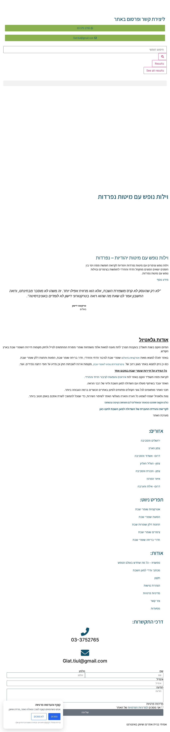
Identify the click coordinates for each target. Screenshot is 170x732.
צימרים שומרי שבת (149, 532)
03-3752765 (85, 640)
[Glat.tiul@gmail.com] (85, 653)
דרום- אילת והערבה (149, 486)
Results (159, 63)
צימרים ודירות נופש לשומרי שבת (108, 364)
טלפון (82, 671)
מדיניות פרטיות (151, 593)
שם (161, 671)
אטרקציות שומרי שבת (147, 509)
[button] (85, 83)
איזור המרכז (153, 478)
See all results (155, 70)
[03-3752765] (85, 631)
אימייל (160, 679)
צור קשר (155, 600)
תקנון (157, 578)
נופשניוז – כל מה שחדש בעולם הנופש (139, 562)
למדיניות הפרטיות (137, 707)
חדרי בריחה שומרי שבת (146, 539)
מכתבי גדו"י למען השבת (146, 570)
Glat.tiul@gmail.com (85, 661)
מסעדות (155, 608)
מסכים (54, 716)
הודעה (159, 687)
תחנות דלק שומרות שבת (146, 524)
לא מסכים (39, 716)
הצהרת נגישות (152, 585)
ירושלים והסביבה (150, 440)
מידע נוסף (162, 279)
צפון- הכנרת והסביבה (148, 471)
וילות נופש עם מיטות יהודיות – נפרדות (132, 258)
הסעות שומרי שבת (149, 517)
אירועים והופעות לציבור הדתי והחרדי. (105, 377)
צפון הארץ (154, 448)
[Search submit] (162, 56)
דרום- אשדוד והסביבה (147, 455)
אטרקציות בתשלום (131, 357)
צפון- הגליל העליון (150, 463)
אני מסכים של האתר (138, 707)
